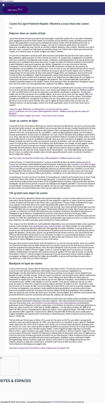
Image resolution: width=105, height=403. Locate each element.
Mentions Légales (7, 397)
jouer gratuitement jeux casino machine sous (47, 226)
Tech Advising (5, 387)
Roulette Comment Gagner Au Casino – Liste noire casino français (36, 116)
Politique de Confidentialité (11, 400)
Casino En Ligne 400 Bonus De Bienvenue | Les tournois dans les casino (38, 109)
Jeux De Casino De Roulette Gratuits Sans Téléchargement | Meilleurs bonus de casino (45, 158)
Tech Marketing (6, 391)
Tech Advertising (7, 389)
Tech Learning (6, 393)
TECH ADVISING (59, 402)
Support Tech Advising (9, 395)
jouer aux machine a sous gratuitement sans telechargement (52, 303)
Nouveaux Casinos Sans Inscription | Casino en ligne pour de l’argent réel (39, 348)
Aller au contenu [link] (7, 1)
